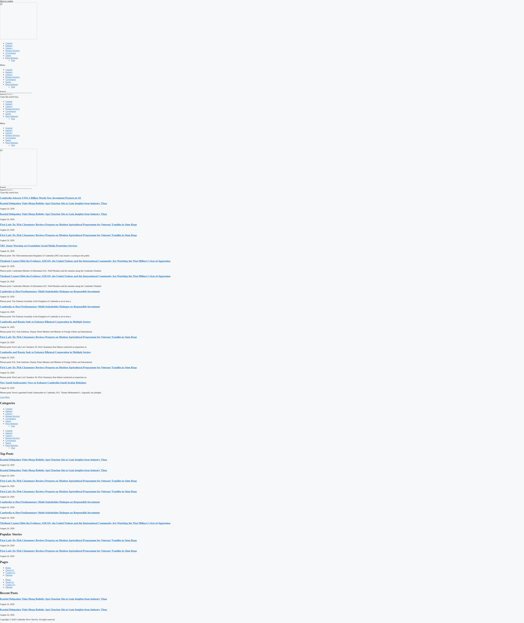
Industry (9, 46)
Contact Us (10, 573)
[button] (262, 65)
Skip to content (6, 1)
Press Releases (11, 58)
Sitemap (8, 575)
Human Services (12, 50)
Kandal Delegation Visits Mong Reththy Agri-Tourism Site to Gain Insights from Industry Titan (53, 203)
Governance (10, 53)
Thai (13, 60)
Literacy (9, 48)
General (8, 43)
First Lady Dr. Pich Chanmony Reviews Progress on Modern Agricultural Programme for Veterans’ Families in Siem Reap (68, 224)
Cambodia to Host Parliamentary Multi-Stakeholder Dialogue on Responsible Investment (50, 291)
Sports (8, 55)
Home (8, 568)
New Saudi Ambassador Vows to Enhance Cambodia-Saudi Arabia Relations (43, 382)
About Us (9, 570)
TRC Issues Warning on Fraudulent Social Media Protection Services (38, 245)
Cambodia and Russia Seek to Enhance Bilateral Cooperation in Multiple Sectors (45, 321)
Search (3, 94)
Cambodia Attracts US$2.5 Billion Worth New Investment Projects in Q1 (40, 197)
